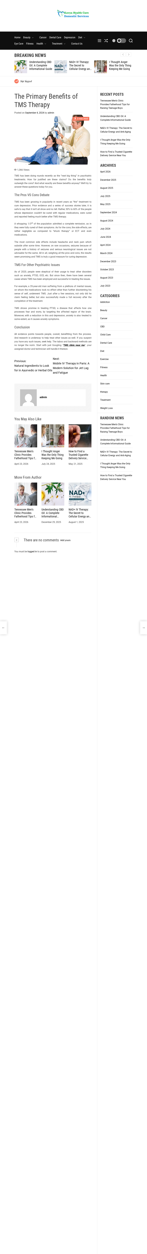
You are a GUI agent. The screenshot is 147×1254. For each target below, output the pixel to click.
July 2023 (105, 285)
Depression (69, 37)
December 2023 (108, 261)
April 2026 (105, 171)
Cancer (43, 37)
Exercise (104, 359)
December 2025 (108, 180)
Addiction (105, 302)
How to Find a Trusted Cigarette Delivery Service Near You (119, 67)
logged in (32, 551)
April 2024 (105, 245)
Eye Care (18, 43)
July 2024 (105, 228)
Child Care (105, 334)
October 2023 (107, 269)
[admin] (28, 397)
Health (39, 43)
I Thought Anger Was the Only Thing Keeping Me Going (80, 65)
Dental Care (55, 37)
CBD (102, 326)
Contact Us (76, 43)
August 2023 (106, 277)
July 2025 (105, 196)
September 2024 (108, 212)
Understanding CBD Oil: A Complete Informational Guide (52, 515)
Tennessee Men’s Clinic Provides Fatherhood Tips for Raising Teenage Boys (25, 458)
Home (17, 37)
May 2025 (105, 204)
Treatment (57, 43)
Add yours (65, 540)
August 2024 (106, 220)
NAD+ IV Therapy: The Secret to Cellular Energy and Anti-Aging (40, 67)
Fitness (30, 43)
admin (51, 112)
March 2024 (106, 253)
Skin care (105, 383)
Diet (80, 37)
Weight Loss (106, 408)
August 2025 (106, 188)
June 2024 (105, 237)
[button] (128, 54)
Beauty (26, 37)
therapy (104, 391)
